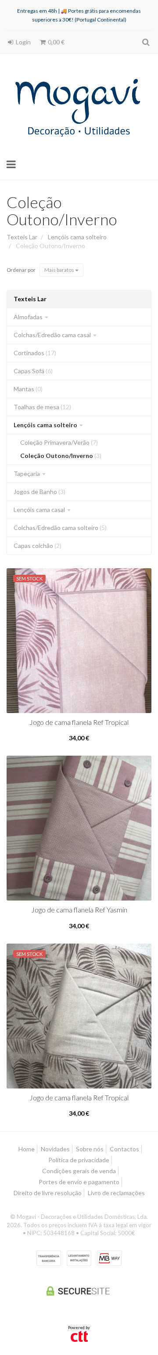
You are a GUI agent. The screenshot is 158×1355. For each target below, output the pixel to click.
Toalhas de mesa (42, 407)
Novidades (55, 1149)
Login (22, 42)
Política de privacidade (78, 1160)
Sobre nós (90, 1149)
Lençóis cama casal (40, 509)
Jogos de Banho (39, 491)
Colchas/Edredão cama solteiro (60, 527)
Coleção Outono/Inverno (62, 210)
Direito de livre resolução (48, 1192)
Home (26, 1149)
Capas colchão (37, 545)
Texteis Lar (30, 299)
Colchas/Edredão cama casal (53, 335)
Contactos (124, 1149)
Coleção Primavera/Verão (59, 442)
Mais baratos (59, 270)
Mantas (28, 389)
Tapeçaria (27, 473)
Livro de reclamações (116, 1192)
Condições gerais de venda (79, 1171)
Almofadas (29, 317)
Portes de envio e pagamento (79, 1182)
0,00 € (56, 42)
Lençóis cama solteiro (46, 425)
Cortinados (35, 353)
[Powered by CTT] (79, 1335)
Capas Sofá (33, 371)
